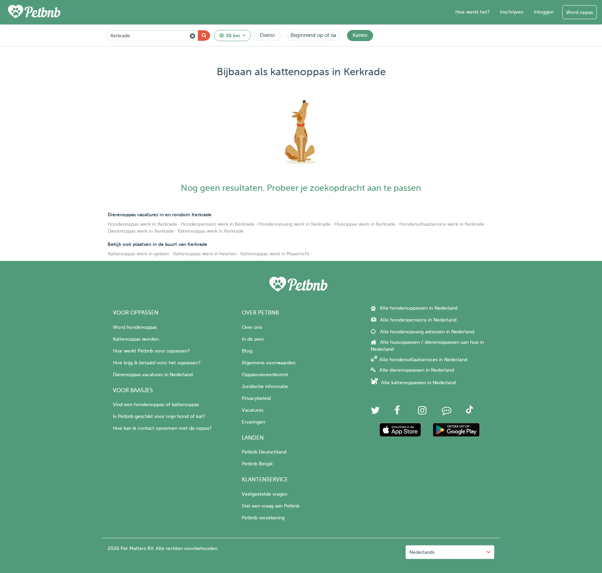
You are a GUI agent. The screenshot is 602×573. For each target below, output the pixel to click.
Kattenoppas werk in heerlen (205, 253)
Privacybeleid (256, 398)
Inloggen (544, 12)
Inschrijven (511, 12)
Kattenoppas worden (136, 339)
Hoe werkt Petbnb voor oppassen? (151, 351)
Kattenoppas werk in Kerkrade (211, 231)
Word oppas (579, 12)
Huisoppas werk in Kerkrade (364, 224)
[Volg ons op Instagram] (422, 412)
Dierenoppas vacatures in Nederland (153, 374)
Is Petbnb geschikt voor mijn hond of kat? (159, 416)
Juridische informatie (265, 386)
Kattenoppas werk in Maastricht (274, 253)
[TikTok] (469, 412)
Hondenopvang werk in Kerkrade (294, 224)
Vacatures (252, 410)
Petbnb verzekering (263, 517)
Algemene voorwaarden (268, 362)
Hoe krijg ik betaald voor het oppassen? (156, 362)
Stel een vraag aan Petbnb (271, 506)
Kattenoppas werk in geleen (138, 253)
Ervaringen (253, 422)
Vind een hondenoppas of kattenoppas (156, 404)
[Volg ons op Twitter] (375, 412)
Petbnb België (257, 463)
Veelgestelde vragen (264, 494)
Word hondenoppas (135, 327)
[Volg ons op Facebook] (397, 412)
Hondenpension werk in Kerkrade (217, 224)
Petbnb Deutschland (264, 452)
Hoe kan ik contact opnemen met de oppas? (162, 428)
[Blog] (447, 412)
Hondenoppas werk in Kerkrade (142, 224)
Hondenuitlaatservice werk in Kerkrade (441, 224)
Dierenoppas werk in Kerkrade (141, 231)
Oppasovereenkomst (265, 374)
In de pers (253, 339)
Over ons (252, 327)
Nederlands (421, 552)
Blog (247, 351)
